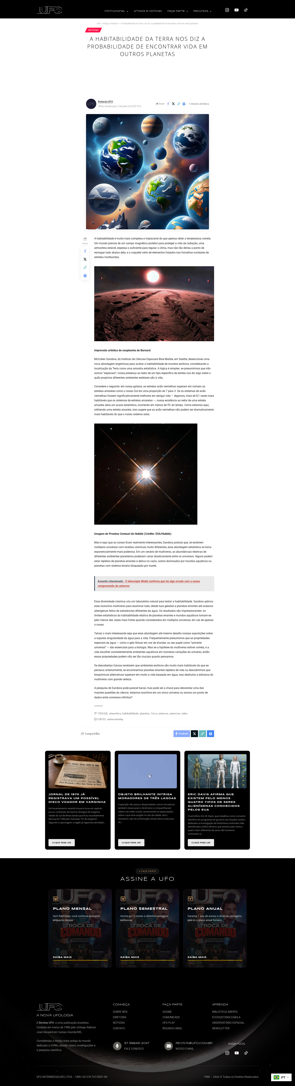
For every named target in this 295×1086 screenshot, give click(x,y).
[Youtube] (236, 10)
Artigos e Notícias (148, 11)
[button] (116, 11)
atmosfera (115, 713)
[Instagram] (227, 10)
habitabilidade (130, 713)
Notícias (93, 30)
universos (175, 713)
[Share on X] (173, 104)
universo (163, 713)
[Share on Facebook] (168, 104)
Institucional (114, 11)
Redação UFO (105, 101)
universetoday (115, 719)
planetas (145, 713)
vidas (184, 713)
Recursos (200, 11)
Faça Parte (176, 11)
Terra (154, 713)
